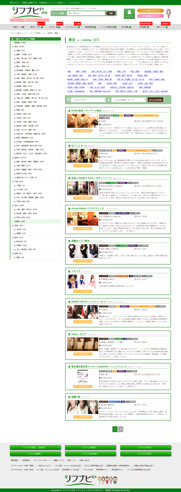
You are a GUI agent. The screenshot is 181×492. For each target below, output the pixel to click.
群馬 (16, 253)
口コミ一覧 (55, 26)
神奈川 (17, 158)
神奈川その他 (21, 174)
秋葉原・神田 (142, 75)
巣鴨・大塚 (121, 71)
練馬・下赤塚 (81, 71)
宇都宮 (18, 245)
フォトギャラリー (72, 26)
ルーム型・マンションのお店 (47, 470)
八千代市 (19, 190)
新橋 (100, 83)
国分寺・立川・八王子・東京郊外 (155, 91)
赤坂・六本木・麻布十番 (102, 79)
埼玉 (16, 206)
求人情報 (125, 27)
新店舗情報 (89, 27)
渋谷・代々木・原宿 (97, 87)
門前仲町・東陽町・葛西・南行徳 (80, 83)
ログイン (129, 16)
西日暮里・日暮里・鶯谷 (154, 71)
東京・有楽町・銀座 (157, 79)
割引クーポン (37, 26)
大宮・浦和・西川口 (24, 209)
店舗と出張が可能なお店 (143, 466)
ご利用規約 (25, 460)
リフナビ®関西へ (34, 454)
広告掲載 (143, 27)
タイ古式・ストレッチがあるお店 (68, 466)
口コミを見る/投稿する (82, 131)
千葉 (16, 182)
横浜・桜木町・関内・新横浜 (27, 162)
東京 (16, 47)
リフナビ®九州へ (144, 454)
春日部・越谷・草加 (24, 213)
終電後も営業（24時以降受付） (118, 466)
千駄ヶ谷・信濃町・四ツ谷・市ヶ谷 (130, 79)
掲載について (59, 460)
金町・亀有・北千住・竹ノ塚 (99, 75)
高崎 (18, 257)
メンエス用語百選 (107, 27)
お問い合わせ (84, 460)
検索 (111, 13)
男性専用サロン (102, 470)
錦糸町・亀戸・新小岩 (123, 75)
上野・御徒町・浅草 (75, 75)
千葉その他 (20, 201)
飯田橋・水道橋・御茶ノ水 (77, 79)
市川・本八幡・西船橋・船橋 (27, 197)
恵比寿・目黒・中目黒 (75, 87)
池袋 (69, 71)
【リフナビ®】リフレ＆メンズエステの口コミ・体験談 (87, 490)
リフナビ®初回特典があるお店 (138, 470)
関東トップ (17, 27)
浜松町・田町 (112, 83)
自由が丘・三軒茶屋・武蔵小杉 (122, 87)
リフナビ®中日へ (144, 447)
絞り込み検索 (155, 100)
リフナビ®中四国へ (89, 454)
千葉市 (18, 186)
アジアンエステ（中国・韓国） (23, 466)
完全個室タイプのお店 (70, 470)
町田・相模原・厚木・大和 (26, 170)
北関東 (17, 222)
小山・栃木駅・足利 (24, 249)
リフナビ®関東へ (89, 447)
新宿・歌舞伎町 (145, 87)
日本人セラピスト (45, 466)
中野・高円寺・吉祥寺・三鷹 (126, 91)
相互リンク (163, 26)
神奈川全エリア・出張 (24, 177)
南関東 (17, 43)
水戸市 (18, 229)
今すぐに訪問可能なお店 (93, 466)
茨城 (16, 225)
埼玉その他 (20, 217)
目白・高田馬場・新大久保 (100, 91)
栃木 (16, 237)
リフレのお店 (88, 470)
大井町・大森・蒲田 (145, 83)
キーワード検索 (58, 13)
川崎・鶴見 (20, 166)
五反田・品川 (127, 83)
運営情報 (14, 460)
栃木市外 (19, 241)
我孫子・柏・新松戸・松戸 (26, 193)
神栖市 (18, 233)
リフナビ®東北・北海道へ (34, 447)
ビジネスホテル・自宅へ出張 (22, 470)
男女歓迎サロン (118, 470)
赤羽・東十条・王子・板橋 (101, 71)
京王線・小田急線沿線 (75, 91)
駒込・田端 (135, 71)
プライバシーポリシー (41, 460)
